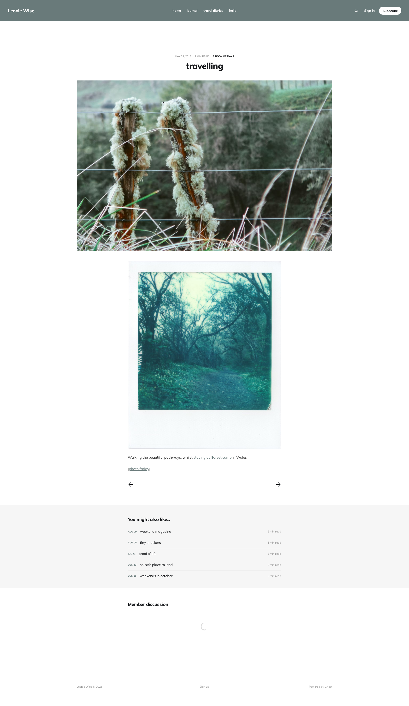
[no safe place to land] (204, 564)
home (177, 11)
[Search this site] (356, 10)
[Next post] (278, 484)
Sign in (369, 11)
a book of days (223, 56)
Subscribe (390, 11)
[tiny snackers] (204, 542)
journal (192, 11)
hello (232, 11)
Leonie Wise (21, 10)
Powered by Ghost (320, 686)
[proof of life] (204, 553)
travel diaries (213, 11)
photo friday (139, 469)
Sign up (204, 686)
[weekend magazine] (204, 531)
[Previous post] (130, 484)
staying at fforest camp (212, 457)
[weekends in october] (204, 575)
